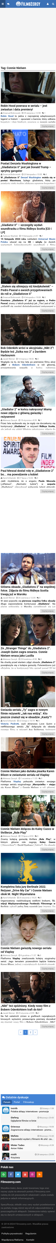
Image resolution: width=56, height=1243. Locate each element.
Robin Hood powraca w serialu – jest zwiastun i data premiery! (24, 107)
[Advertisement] (28, 35)
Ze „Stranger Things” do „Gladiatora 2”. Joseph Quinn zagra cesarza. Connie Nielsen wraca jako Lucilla (26, 652)
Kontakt (30, 1239)
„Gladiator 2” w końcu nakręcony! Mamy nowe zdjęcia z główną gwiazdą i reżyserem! (26, 413)
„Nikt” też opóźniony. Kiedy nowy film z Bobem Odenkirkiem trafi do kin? (25, 1007)
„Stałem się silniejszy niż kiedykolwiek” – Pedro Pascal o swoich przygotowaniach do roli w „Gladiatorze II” (27, 290)
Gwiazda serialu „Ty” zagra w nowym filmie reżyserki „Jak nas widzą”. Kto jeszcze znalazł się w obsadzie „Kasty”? (26, 713)
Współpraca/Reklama (12, 1239)
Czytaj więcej (47, 126)
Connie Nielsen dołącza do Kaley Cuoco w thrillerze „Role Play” (27, 830)
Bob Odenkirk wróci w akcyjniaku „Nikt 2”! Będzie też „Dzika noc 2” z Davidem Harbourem (27, 351)
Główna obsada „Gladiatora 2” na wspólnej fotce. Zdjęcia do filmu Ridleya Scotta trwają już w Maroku (28, 590)
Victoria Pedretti (10, 723)
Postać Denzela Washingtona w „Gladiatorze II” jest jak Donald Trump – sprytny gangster (26, 167)
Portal (17, 1102)
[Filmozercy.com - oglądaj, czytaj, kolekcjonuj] (28, 4)
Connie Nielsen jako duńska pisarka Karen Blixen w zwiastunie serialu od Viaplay (27, 773)
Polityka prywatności (12, 1233)
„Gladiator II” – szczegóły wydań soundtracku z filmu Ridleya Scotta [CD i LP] (26, 228)
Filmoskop (28, 1102)
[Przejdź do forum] (8, 4)
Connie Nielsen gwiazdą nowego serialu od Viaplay (26, 949)
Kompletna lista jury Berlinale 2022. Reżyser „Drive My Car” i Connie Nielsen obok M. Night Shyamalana (26, 890)
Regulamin (30, 1233)
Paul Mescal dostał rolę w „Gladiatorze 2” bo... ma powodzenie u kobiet (27, 472)
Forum (7, 1102)
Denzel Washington (31, 177)
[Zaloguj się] (47, 4)
